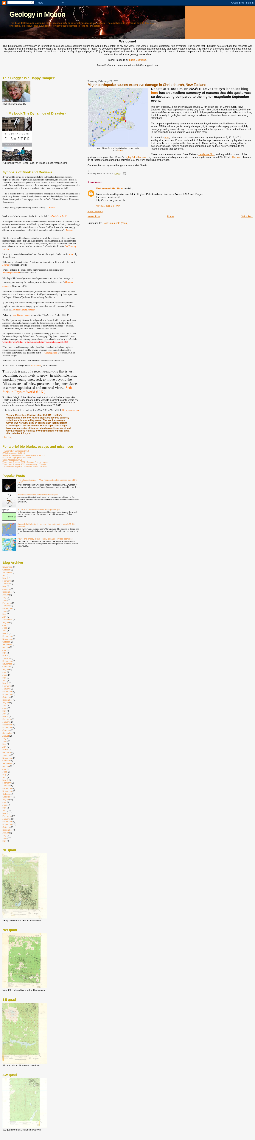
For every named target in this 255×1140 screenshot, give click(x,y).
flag (10, 437)
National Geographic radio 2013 (16, 457)
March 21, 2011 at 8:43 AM (108, 206)
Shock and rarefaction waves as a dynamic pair (39, 509)
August (5, 595)
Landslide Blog (206, 154)
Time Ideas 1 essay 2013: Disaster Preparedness (25, 462)
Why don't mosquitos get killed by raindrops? (38, 495)
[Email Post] (124, 174)
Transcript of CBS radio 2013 (15, 451)
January (6, 583)
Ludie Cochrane (137, 59)
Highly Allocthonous (135, 157)
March (5, 578)
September (7, 572)
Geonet (120, 150)
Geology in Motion (37, 14)
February (6, 581)
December (7, 608)
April (4, 575)
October (6, 570)
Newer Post (94, 216)
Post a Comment (95, 211)
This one (236, 157)
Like (4, 437)
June (4, 600)
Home (170, 216)
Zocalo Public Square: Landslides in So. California (24, 466)
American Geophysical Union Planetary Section (23, 455)
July (4, 597)
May (4, 586)
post (166, 137)
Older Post (247, 216)
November (7, 567)
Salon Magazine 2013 (12, 460)
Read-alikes (36, 365)
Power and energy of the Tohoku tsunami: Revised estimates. (45, 539)
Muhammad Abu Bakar (110, 188)
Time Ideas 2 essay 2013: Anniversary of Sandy (24, 464)
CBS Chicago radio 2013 (13, 453)
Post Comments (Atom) (115, 223)
